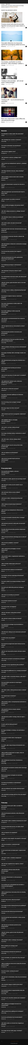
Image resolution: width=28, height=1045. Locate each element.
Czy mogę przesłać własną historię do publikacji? (13, 905)
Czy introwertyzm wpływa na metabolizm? (11, 569)
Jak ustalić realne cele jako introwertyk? (11, 223)
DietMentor (3, 103)
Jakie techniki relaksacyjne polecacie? (11, 563)
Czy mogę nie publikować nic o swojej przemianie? (14, 670)
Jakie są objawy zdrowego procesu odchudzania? (13, 346)
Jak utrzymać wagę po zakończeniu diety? (12, 984)
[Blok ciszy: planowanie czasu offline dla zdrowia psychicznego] (14, 112)
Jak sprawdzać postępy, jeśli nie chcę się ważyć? (13, 794)
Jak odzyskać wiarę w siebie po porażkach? (12, 217)
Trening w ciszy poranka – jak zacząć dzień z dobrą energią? (12, 81)
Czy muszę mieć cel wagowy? (8, 606)
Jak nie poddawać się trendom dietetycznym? (12, 788)
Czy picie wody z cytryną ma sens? (10, 971)
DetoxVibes (3, 253)
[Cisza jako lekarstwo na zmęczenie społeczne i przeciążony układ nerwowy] (14, 36)
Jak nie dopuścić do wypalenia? (9, 832)
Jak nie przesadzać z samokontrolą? (10, 844)
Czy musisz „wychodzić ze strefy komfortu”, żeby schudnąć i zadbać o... (12, 62)
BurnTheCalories (4, 232)
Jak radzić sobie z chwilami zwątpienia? (11, 857)
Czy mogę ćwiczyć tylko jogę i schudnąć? (11, 1030)
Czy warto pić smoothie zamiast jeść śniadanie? (13, 997)
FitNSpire (3, 84)
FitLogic (2, 415)
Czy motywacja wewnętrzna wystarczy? (11, 951)
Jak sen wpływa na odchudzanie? (9, 452)
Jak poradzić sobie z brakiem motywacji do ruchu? (14, 820)
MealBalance (3, 206)
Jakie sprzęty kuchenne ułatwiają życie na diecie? (13, 536)
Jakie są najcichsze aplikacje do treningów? (12, 1011)
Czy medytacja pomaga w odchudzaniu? (11, 264)
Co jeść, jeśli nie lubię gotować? (9, 724)
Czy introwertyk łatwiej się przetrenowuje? (12, 911)
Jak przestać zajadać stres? (8, 151)
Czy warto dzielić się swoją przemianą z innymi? (13, 581)
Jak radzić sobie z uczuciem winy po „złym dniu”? (13, 676)
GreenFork (3, 27)
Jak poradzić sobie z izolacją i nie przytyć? (12, 939)
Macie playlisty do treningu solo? (9, 945)
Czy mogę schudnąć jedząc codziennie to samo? (13, 433)
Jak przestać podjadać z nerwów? (10, 542)
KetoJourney (3, 46)
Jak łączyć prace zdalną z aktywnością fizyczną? (13, 290)
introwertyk (3, 166)
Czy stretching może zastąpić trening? (11, 402)
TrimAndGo (3, 65)
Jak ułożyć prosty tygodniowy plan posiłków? (12, 664)
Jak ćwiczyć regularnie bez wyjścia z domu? (12, 863)
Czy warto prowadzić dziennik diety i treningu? (13, 517)
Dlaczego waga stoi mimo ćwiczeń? (10, 408)
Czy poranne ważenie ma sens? (9, 600)
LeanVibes (3, 159)
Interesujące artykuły (14, 1041)
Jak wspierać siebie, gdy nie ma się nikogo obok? (13, 478)
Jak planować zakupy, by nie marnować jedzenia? (13, 632)
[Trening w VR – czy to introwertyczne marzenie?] (14, 93)
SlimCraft (3, 122)
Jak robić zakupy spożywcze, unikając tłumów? (13, 211)
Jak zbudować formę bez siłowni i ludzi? (11, 270)
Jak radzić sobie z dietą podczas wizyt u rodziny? (13, 690)
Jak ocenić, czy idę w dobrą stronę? (10, 427)
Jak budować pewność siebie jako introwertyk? (13, 523)
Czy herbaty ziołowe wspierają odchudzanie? (12, 575)
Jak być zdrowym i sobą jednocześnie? (11, 612)
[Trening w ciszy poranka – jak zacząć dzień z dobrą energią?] (14, 74)
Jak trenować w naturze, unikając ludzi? (11, 157)
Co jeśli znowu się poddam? (8, 637)
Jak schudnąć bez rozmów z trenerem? (11, 139)
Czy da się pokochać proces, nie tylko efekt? (12, 826)
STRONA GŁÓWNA (14, 7)
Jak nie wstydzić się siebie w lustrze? (10, 199)
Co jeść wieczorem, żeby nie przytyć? (10, 899)
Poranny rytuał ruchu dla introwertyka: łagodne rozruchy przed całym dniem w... (13, 25)
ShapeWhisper (3, 218)
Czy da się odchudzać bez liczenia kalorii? (11, 1017)
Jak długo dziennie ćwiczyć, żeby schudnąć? (12, 170)
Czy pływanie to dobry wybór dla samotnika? (12, 133)
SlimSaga (2, 200)
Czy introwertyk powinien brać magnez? (11, 251)
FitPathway (3, 434)
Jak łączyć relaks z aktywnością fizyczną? (11, 498)
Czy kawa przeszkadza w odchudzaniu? (11, 782)
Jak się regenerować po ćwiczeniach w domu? (13, 326)
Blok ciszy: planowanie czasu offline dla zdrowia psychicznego (13, 119)
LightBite (2, 187)
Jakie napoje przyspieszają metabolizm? (11, 504)
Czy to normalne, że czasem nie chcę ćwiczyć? (13, 957)
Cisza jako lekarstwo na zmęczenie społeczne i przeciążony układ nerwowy (13, 43)
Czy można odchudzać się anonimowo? (11, 145)
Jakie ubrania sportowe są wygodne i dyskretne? (13, 414)
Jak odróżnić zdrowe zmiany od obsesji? (11, 618)
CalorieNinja (3, 480)
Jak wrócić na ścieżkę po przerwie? (10, 594)
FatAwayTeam (3, 278)
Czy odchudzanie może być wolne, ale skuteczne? (13, 276)
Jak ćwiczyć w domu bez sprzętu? (10, 388)
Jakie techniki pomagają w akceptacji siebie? (12, 205)
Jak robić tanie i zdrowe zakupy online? (11, 439)
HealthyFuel (3, 247)
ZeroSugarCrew (4, 153)
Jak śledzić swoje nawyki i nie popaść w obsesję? (13, 838)
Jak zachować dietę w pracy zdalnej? (10, 492)
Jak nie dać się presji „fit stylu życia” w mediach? (13, 375)
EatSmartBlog (3, 141)
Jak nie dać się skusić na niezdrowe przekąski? (13, 658)
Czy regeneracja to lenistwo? (8, 695)
